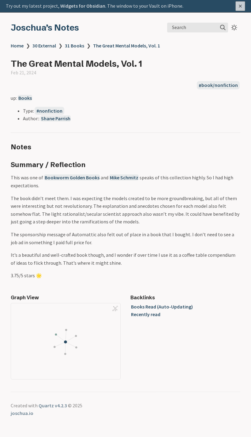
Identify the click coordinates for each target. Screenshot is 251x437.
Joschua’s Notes (45, 27)
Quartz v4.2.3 (53, 405)
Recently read (145, 314)
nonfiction (50, 111)
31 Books (74, 46)
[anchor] (37, 146)
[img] (223, 27)
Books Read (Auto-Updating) (162, 307)
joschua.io (22, 413)
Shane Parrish (55, 118)
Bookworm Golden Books (72, 177)
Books (25, 98)
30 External (44, 46)
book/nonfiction (219, 85)
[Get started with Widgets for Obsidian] (125, 6)
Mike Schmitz (124, 177)
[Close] (240, 6)
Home (17, 46)
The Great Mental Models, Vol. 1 (126, 46)
